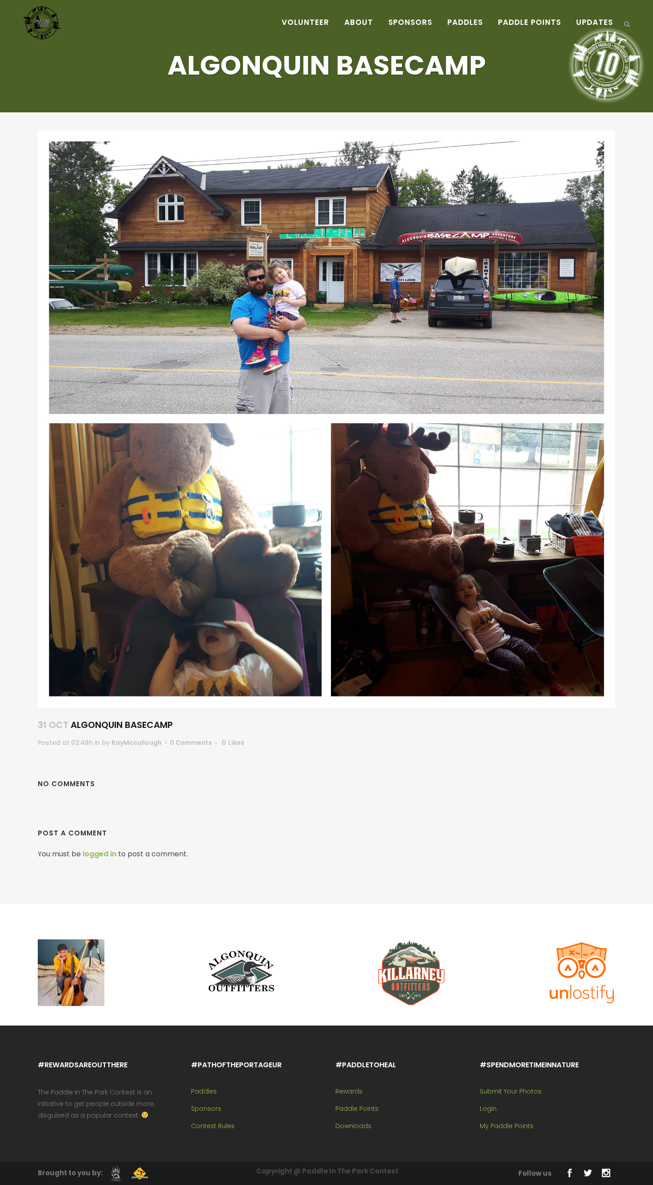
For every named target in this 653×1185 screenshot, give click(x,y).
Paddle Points (356, 1108)
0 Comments (191, 742)
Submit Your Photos (511, 1091)
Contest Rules (213, 1125)
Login (488, 1108)
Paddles (204, 1091)
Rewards (348, 1091)
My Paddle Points (507, 1125)
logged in (99, 854)
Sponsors (206, 1108)
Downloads (353, 1125)
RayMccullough (136, 742)
